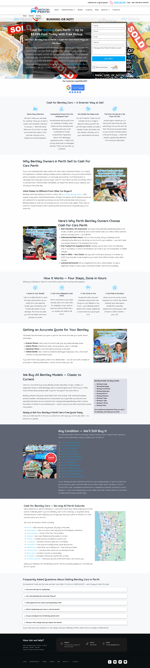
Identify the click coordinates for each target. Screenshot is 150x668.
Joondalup (31, 542)
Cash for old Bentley (69, 451)
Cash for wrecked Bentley (71, 459)
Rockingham (31, 530)
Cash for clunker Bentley (70, 468)
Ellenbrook (31, 547)
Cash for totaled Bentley (70, 465)
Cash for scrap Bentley (69, 454)
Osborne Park (32, 533)
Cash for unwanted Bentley (71, 457)
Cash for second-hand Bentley (72, 477)
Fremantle (30, 545)
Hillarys (29, 539)
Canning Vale (32, 550)
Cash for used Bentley (69, 462)
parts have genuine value (71, 194)
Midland (29, 536)
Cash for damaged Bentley (71, 445)
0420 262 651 (76, 64)
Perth (29, 527)
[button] (75, 589)
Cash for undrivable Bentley (71, 471)
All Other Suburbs (33, 559)
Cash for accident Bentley (70, 474)
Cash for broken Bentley (70, 442)
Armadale (30, 556)
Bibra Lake (31, 553)
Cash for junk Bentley (69, 448)
